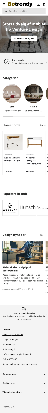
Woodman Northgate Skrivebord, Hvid (33, 160)
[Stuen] (33, 93)
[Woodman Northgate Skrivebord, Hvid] (35, 142)
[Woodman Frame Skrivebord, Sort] (13, 142)
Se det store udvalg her (24, 39)
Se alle (43, 125)
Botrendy (11, 407)
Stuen (33, 106)
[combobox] (24, 11)
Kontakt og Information (12, 334)
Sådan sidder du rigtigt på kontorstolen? (16, 269)
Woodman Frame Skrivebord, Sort (12, 159)
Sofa (12, 106)
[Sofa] (12, 93)
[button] (44, 4)
